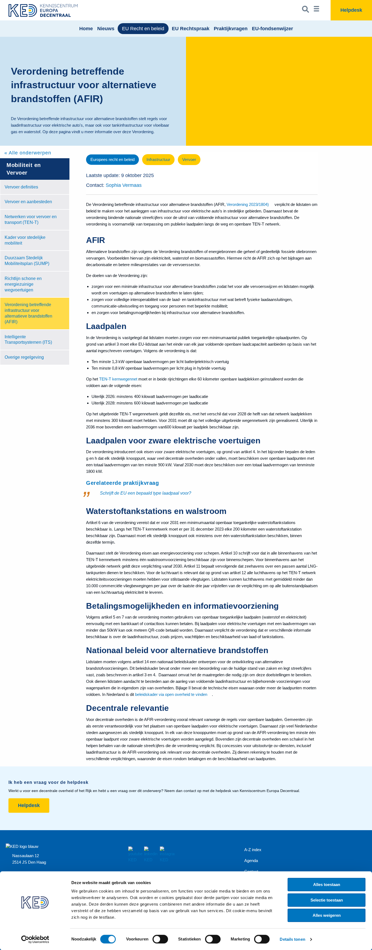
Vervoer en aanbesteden (28, 201)
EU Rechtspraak (190, 28)
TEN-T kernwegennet (118, 379)
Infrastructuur (158, 159)
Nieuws (105, 28)
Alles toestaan (326, 884)
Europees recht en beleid (112, 159)
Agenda (251, 860)
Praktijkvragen (231, 28)
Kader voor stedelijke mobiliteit (25, 240)
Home (86, 28)
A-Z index (252, 849)
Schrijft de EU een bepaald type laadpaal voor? (145, 493)
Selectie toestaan (326, 900)
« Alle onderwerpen (27, 153)
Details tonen (292, 939)
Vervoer (189, 159)
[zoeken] (305, 10)
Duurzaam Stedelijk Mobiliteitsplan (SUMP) (27, 260)
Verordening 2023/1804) (248, 204)
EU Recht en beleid (143, 28)
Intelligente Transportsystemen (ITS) (28, 339)
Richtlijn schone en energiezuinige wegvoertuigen (23, 284)
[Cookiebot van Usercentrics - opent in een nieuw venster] (35, 939)
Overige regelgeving (24, 357)
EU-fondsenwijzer (272, 28)
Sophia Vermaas (124, 185)
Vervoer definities (21, 187)
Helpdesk (29, 805)
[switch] (160, 939)
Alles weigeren (327, 915)
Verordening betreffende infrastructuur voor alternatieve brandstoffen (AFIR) (28, 313)
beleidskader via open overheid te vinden (171, 694)
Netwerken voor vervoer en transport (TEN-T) (31, 219)
